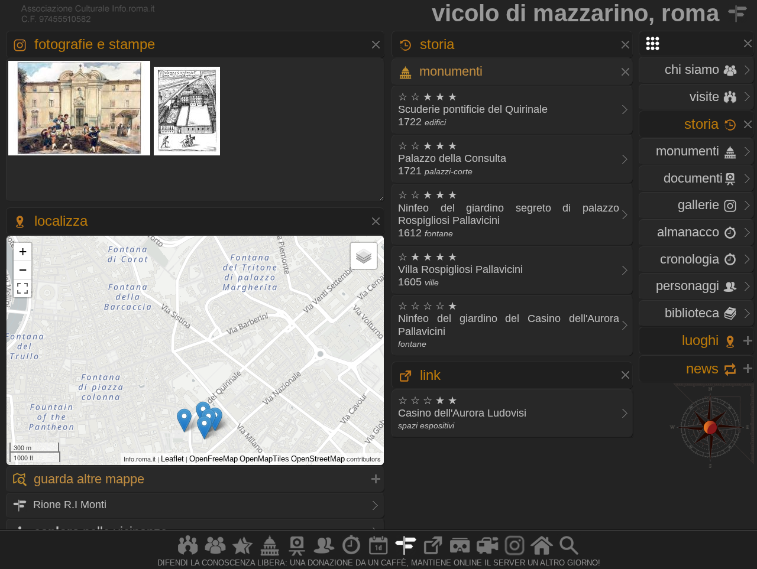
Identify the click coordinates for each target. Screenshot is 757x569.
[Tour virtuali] (460, 555)
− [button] (23, 269)
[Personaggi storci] (324, 555)
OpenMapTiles (264, 458)
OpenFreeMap (213, 458)
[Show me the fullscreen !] (22, 288)
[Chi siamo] (215, 555)
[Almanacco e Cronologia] (351, 555)
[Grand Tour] (242, 555)
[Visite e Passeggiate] (188, 555)
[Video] (487, 555)
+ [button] (23, 251)
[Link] (433, 555)
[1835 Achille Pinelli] (79, 154)
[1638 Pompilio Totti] (187, 154)
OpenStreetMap (318, 458)
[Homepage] (541, 555)
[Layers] (364, 256)
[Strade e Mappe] (405, 555)
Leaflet (172, 458)
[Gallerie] (514, 555)
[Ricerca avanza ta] (569, 555)
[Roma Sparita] (296, 555)
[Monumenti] (269, 555)
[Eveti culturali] (378, 555)
